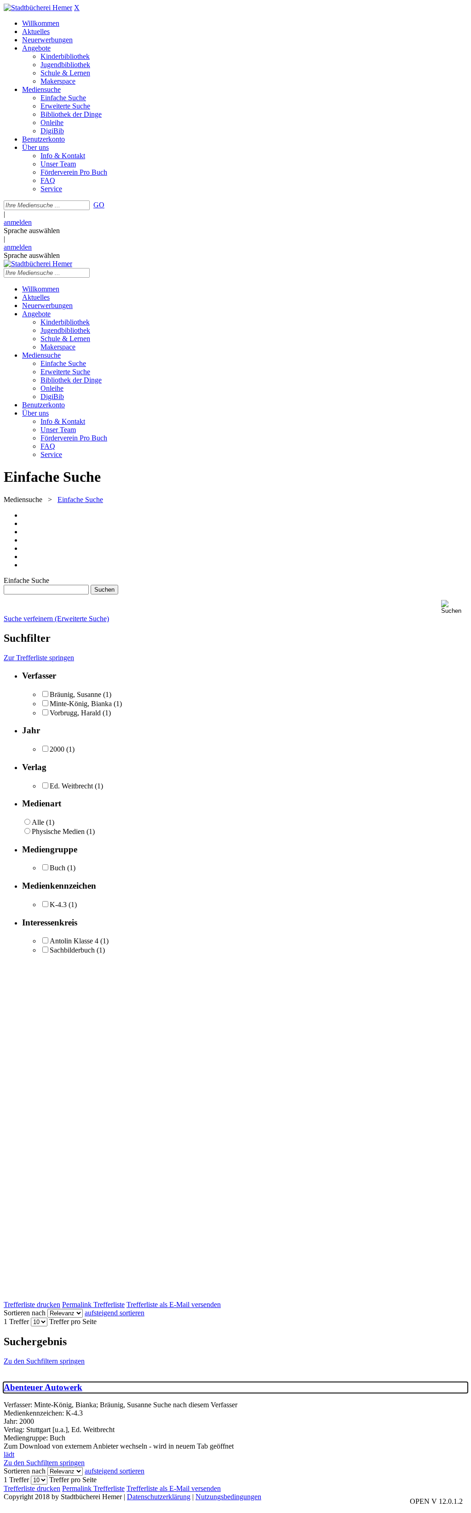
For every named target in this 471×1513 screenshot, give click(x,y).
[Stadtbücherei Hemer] (38, 7)
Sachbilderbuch (72, 950)
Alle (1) (43, 822)
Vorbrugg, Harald (75, 713)
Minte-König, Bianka (81, 704)
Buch (57, 868)
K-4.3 (58, 904)
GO (98, 205)
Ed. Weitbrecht (71, 786)
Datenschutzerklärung (158, 1497)
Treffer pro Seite (73, 1321)
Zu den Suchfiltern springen (44, 1361)
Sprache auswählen (32, 230)
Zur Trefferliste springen (39, 658)
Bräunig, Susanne (75, 694)
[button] (454, 607)
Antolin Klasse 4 (74, 941)
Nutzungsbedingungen (228, 1497)
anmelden (18, 222)
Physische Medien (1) (63, 831)
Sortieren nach (25, 1313)
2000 (57, 749)
